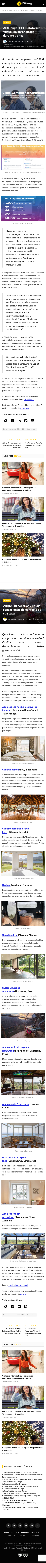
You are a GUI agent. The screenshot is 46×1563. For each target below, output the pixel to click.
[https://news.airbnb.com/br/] (5, 1307)
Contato (35, 1536)
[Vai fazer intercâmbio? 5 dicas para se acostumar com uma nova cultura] (23, 473)
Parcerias (35, 1532)
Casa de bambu (10, 769)
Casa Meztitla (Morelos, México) (15, 1491)
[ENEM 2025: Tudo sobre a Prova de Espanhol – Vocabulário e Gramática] (23, 509)
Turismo (7, 600)
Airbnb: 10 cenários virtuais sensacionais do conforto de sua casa (11, 445)
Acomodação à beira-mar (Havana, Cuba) (18, 1500)
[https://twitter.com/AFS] (25, 421)
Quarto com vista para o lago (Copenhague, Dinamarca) (19, 1504)
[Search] (42, 3)
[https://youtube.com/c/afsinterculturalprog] (32, 421)
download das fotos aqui (18, 1285)
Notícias (7, 22)
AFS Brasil (13, 41)
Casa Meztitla (10, 935)
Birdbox (6, 885)
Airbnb (23, 1294)
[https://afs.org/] (5, 421)
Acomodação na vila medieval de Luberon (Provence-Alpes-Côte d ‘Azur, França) (22, 1481)
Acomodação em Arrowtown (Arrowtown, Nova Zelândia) (20, 1509)
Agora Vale (24, 408)
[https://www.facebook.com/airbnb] (12, 1307)
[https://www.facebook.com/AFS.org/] (12, 421)
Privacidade (24, 1536)
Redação (13, 619)
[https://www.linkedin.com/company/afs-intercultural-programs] (19, 421)
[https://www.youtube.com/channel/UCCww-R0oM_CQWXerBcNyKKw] (25, 1307)
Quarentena (31, 429)
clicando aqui (29, 399)
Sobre (6, 1532)
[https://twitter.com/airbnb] (19, 1307)
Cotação (15, 1532)
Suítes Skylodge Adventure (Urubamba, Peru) (20, 1493)
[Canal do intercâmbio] (24, 3)
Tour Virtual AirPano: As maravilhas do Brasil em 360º (33, 445)
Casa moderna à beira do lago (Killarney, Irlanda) (21, 1486)
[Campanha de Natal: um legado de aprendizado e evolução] (23, 545)
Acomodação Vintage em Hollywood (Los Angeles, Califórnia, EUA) (21, 1497)
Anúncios (25, 1532)
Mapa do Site (12, 1536)
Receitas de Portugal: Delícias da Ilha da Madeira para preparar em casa (11, 1331)
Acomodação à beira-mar (15, 1104)
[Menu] (3, 3)
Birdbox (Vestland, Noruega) (14, 1489)
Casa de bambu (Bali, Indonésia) (15, 1484)
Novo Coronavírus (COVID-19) (13, 429)
